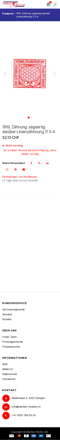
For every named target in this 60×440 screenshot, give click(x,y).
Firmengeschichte (12, 341)
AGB (5, 364)
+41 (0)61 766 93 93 (24, 415)
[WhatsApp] (7, 169)
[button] (5, 73)
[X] (39, 163)
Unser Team (9, 336)
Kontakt (6, 319)
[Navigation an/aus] (55, 4)
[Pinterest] (15, 169)
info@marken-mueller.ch (26, 406)
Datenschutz (9, 374)
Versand (7, 314)
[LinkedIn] (47, 163)
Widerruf (7, 369)
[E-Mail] (23, 169)
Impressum (8, 378)
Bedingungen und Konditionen (19, 176)
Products (8, 13)
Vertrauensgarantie (13, 309)
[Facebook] (31, 163)
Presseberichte (11, 346)
